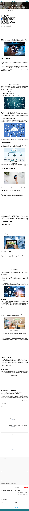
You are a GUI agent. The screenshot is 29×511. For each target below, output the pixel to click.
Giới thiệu (2, 502)
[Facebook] (24, 400)
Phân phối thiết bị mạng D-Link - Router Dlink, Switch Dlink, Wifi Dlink (18, 433)
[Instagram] (26, 400)
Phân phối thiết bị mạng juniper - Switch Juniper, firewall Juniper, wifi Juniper (18, 418)
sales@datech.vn (6, 497)
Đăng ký (26, 487)
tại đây (11, 394)
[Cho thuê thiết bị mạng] (5, 444)
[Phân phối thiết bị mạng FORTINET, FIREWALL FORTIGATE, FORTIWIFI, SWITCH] (5, 413)
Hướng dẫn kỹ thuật (4, 403)
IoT (8, 66)
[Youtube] (5, 487)
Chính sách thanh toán (18, 502)
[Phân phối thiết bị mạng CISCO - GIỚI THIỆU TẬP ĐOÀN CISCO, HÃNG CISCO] (5, 428)
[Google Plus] (2, 487)
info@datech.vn (6, 498)
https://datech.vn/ (5, 499)
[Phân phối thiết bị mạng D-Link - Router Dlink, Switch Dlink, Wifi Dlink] (5, 436)
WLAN (19, 145)
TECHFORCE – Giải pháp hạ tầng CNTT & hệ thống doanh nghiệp (9, 483)
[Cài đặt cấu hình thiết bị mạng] (5, 452)
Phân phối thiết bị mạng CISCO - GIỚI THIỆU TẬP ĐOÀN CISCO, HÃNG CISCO (18, 425)
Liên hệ (2, 507)
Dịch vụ (2, 406)
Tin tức (14, 419)
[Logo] (14, 1)
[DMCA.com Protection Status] (17, 507)
